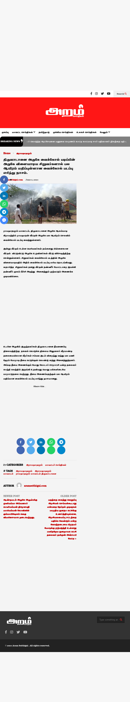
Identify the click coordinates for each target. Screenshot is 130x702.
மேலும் (104, 132)
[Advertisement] (65, 21)
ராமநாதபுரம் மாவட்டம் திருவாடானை (36, 473)
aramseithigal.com (13, 180)
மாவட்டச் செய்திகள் (55, 465)
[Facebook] (91, 94)
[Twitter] (102, 94)
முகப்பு (5, 132)
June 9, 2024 (32, 180)
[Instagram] (96, 94)
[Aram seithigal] (65, 113)
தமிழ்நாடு (44, 132)
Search (121, 94)
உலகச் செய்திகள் (86, 132)
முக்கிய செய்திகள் (63, 132)
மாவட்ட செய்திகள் (23, 132)
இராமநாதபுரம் (34, 465)
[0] (4, 180)
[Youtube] (108, 94)
